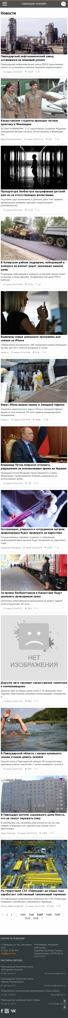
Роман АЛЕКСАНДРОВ (12, 906)
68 (46, 419)
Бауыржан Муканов (10, 547)
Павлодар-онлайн (34, 3)
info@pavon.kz (8, 953)
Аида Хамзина (8, 833)
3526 (35, 918)
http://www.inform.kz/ (11, 139)
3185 (23, 914)
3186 (31, 914)
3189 (57, 914)
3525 (27, 918)
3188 (48, 914)
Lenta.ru (5, 352)
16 (39, 284)
